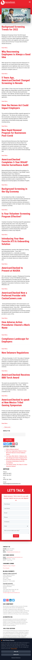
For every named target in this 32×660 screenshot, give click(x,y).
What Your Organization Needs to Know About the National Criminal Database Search (16, 452)
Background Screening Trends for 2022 (13, 28)
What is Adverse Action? (12, 449)
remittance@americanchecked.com (11, 592)
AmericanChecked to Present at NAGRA (12, 269)
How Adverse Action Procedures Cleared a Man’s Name (16, 325)
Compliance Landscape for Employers (15, 340)
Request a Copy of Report (9, 565)
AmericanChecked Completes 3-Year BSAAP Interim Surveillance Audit (15, 162)
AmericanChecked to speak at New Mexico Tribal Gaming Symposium (15, 402)
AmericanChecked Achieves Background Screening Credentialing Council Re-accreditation (16, 461)
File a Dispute (6, 568)
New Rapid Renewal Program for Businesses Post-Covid (14, 133)
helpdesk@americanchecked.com (14, 557)
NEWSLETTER (6, 431)
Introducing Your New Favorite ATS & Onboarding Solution (15, 241)
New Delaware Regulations (15, 352)
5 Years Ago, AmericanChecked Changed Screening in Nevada (16, 80)
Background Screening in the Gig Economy (14, 190)
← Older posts (6, 427)
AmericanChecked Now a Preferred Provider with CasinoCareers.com (14, 295)
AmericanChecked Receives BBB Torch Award (16, 376)
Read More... (5, 47)
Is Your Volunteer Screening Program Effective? (16, 215)
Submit (16, 535)
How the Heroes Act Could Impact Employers (15, 106)
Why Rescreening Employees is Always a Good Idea (16, 54)
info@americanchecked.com (13, 552)
